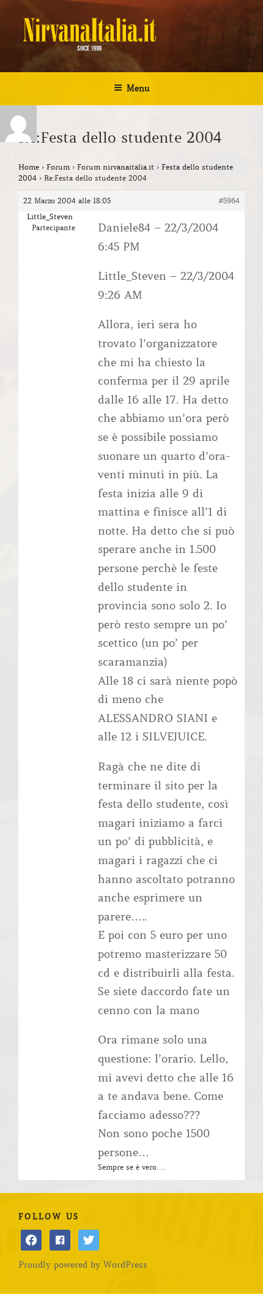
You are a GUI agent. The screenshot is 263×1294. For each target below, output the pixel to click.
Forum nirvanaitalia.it (115, 166)
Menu (138, 88)
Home (28, 166)
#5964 (229, 200)
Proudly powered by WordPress (82, 1264)
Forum (58, 166)
